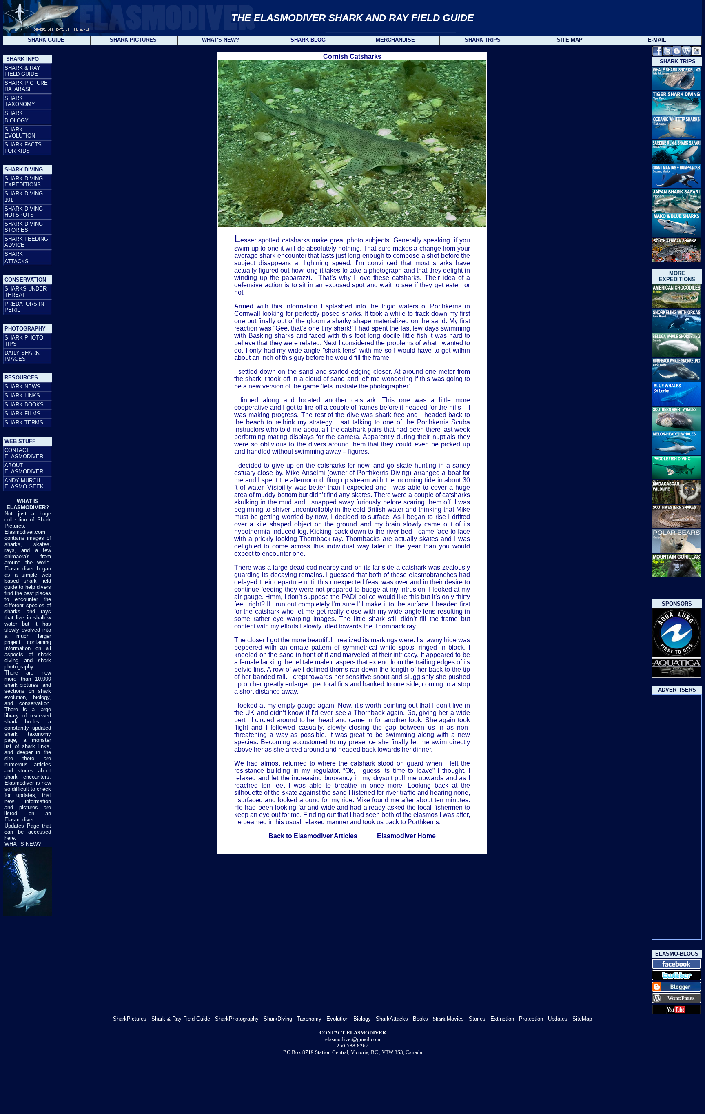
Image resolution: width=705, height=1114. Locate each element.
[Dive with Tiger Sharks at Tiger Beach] (676, 112)
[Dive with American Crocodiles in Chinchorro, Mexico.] (676, 306)
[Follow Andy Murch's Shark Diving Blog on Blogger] (677, 53)
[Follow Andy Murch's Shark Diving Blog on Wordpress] (687, 53)
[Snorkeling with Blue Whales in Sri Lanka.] (676, 404)
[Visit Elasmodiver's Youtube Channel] (696, 53)
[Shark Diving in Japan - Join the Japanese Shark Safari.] (676, 210)
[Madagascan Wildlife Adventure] (676, 502)
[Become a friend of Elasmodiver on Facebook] (657, 53)
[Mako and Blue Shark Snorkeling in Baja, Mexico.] (676, 235)
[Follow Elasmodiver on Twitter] (667, 53)
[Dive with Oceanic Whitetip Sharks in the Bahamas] (676, 137)
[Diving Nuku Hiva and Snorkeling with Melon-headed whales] (676, 453)
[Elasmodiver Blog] (676, 1001)
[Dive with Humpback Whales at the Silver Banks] (676, 379)
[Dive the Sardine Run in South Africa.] (676, 161)
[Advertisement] (676, 817)
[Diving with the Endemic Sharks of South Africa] (676, 259)
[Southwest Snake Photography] (676, 526)
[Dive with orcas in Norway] (676, 330)
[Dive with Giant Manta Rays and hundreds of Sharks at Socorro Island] (676, 186)
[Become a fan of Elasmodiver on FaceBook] (676, 967)
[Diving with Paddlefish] (676, 477)
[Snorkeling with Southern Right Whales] (676, 428)
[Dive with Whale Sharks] (676, 88)
